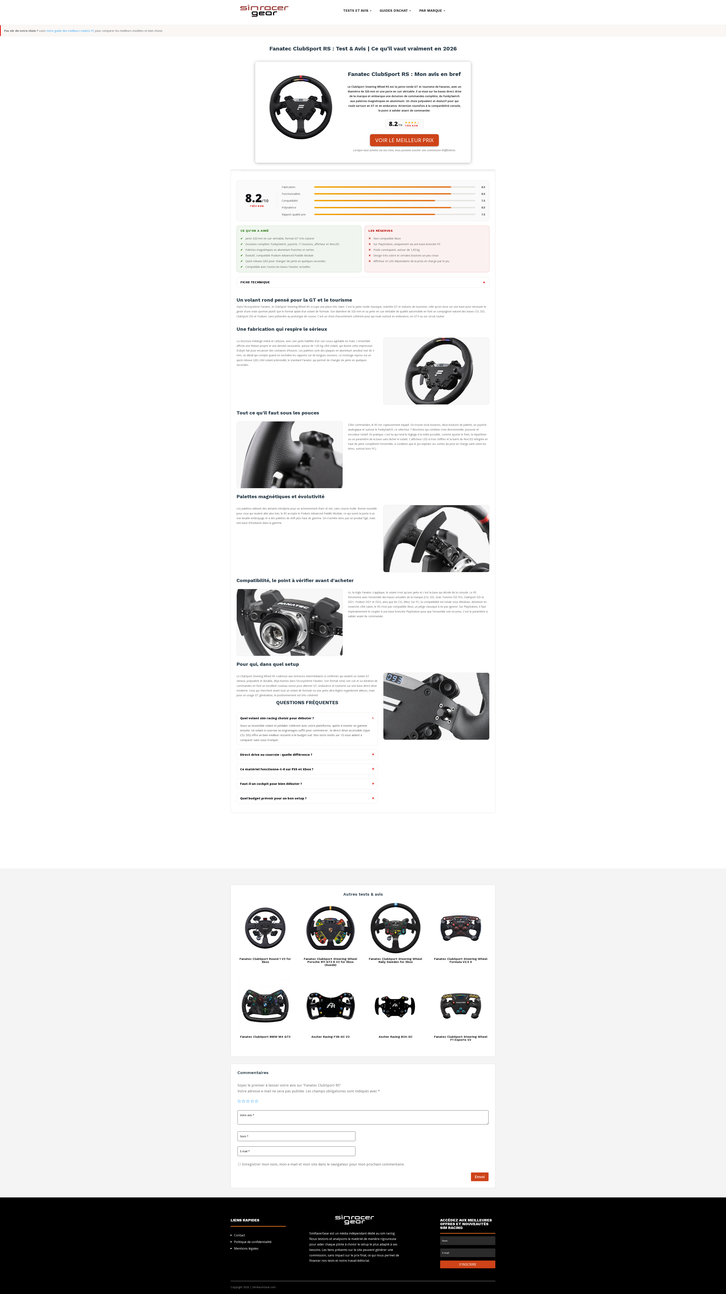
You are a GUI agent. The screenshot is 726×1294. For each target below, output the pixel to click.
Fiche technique (255, 282)
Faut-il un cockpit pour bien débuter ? (271, 783)
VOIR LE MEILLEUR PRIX (404, 140)
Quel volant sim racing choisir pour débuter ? (277, 718)
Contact (239, 1235)
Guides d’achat (394, 10)
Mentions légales (246, 1248)
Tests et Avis (355, 10)
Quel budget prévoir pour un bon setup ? (273, 798)
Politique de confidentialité (252, 1242)
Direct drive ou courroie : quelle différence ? (276, 754)
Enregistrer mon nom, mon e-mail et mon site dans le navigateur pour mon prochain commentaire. (323, 1164)
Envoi (480, 1176)
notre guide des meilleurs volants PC (70, 31)
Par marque (430, 10)
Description (236, 170)
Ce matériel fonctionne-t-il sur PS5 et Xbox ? (276, 769)
